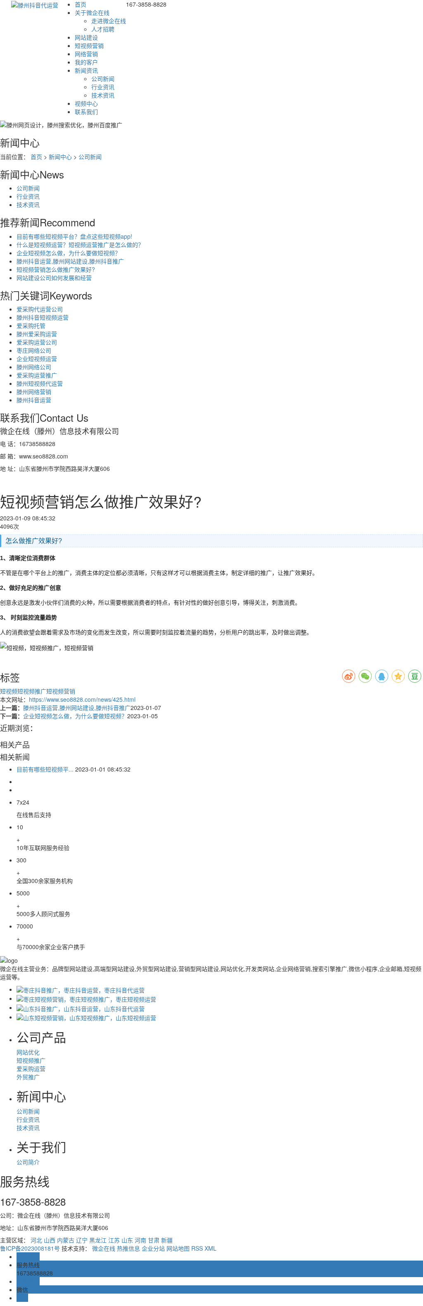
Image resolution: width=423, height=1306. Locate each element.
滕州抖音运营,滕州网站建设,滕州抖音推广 (70, 261)
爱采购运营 (31, 1068)
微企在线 (103, 1248)
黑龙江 (98, 1240)
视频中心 (86, 103)
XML (210, 1248)
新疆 (167, 1240)
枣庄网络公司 (34, 350)
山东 (127, 1240)
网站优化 (28, 1052)
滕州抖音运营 (34, 400)
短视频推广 (31, 691)
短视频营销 (89, 45)
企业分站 (153, 1248)
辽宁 (82, 1240)
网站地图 (178, 1248)
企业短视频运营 (37, 358)
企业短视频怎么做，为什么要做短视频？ (69, 253)
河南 (140, 1240)
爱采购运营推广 (37, 375)
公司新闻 (102, 78)
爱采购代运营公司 (40, 309)
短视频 (8, 691)
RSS (197, 1248)
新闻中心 (60, 156)
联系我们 (86, 111)
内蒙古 (65, 1240)
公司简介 (28, 1162)
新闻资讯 (86, 70)
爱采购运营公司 (37, 342)
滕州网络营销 (34, 391)
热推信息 (128, 1248)
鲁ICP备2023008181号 (30, 1248)
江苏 (114, 1240)
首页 (80, 4)
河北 (36, 1240)
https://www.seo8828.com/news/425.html (82, 699)
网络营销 (86, 54)
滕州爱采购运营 (37, 334)
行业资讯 (102, 87)
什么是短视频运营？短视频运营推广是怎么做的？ (80, 244)
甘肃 (153, 1240)
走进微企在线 (108, 21)
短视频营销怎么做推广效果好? (56, 269)
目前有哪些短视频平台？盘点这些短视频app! (74, 236)
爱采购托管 (31, 325)
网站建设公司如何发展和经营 (54, 277)
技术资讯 (102, 95)
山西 (49, 1240)
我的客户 (86, 62)
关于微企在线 (92, 12)
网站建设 (86, 37)
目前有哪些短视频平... (45, 769)
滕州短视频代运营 (40, 383)
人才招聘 (102, 29)
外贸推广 (28, 1077)
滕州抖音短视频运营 (43, 317)
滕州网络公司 (34, 367)
